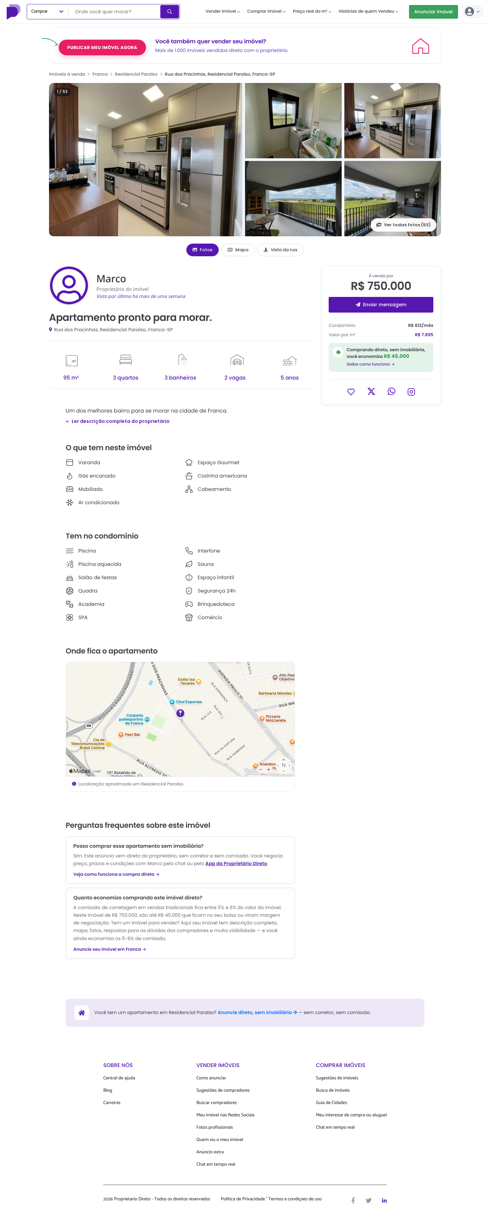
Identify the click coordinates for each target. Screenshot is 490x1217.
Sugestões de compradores (223, 1090)
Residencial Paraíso (136, 74)
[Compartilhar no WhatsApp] (391, 391)
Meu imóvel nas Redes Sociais (225, 1115)
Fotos (206, 250)
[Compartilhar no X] (371, 391)
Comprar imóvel (264, 11)
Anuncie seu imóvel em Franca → (109, 949)
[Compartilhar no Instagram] (411, 391)
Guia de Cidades (331, 1102)
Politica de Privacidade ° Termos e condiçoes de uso (271, 1199)
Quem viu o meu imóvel (219, 1139)
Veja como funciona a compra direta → (116, 874)
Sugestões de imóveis (337, 1078)
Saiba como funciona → (371, 364)
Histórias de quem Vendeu (366, 11)
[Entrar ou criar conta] (473, 11)
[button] (145, 159)
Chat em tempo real (215, 1164)
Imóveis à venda (67, 74)
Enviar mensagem (384, 304)
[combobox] (115, 11)
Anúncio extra (210, 1152)
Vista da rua (284, 250)
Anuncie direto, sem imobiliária (255, 1012)
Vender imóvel (221, 11)
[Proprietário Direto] (14, 11)
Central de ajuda (119, 1078)
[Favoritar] (351, 391)
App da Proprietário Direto (236, 863)
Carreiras (112, 1102)
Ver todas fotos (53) (407, 225)
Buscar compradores (216, 1102)
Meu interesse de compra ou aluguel (351, 1115)
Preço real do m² (310, 11)
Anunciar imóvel (433, 11)
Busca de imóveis (333, 1090)
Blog (107, 1090)
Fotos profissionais (214, 1127)
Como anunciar (211, 1078)
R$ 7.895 (424, 335)
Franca (100, 74)
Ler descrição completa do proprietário (121, 421)
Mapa (241, 250)
